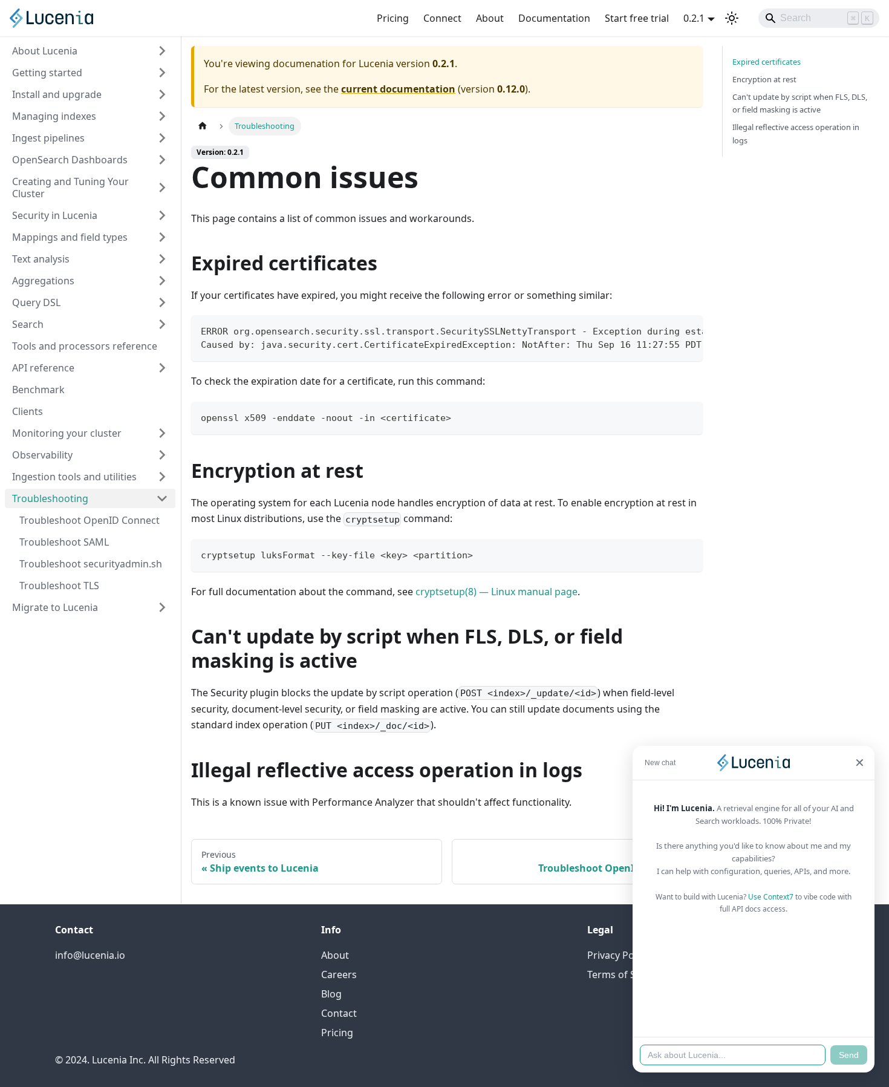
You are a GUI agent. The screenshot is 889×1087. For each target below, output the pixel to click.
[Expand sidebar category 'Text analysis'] (162, 259)
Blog (331, 993)
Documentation (554, 18)
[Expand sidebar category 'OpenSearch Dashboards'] (162, 159)
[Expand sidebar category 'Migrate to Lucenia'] (162, 607)
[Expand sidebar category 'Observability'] (162, 455)
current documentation (398, 89)
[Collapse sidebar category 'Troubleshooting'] (162, 498)
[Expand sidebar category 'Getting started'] (162, 72)
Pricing (393, 18)
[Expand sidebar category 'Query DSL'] (162, 302)
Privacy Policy (618, 955)
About (490, 18)
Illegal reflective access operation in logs (795, 133)
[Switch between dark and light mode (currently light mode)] (731, 18)
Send (849, 1055)
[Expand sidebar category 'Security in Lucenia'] (162, 215)
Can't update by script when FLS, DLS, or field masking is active (799, 103)
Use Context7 (770, 897)
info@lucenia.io (90, 955)
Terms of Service (625, 974)
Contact (339, 1013)
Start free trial (637, 18)
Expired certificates (766, 61)
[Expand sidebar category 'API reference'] (162, 367)
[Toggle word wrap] (666, 330)
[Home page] (202, 126)
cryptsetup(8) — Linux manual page (496, 591)
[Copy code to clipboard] (688, 330)
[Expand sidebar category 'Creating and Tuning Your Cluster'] (162, 187)
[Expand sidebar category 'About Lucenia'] (162, 50)
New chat (660, 763)
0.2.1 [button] (694, 18)
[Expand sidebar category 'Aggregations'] (162, 280)
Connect (442, 18)
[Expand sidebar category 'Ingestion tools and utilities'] (162, 476)
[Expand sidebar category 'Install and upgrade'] (162, 94)
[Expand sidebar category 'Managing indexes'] (162, 116)
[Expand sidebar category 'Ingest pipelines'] (162, 138)
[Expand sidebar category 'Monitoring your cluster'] (162, 433)
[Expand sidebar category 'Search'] (162, 324)
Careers (339, 974)
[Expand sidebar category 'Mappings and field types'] (162, 237)
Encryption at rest (764, 79)
